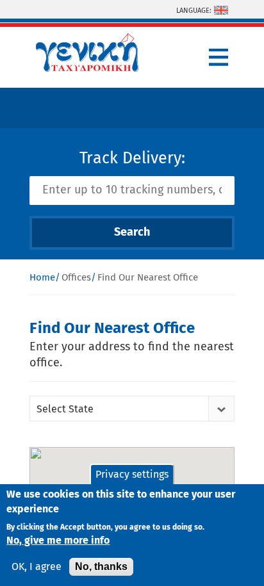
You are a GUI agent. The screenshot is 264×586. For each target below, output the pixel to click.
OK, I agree (37, 567)
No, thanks (101, 566)
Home (42, 277)
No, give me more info (58, 540)
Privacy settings (132, 474)
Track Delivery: (132, 159)
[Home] (87, 68)
